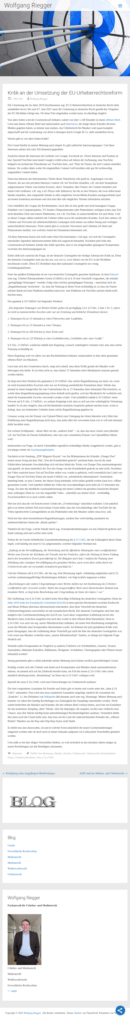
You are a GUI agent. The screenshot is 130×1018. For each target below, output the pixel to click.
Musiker (58, 753)
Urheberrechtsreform (25, 757)
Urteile (11, 845)
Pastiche (67, 753)
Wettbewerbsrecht (17, 868)
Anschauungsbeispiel (42, 449)
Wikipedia (50, 696)
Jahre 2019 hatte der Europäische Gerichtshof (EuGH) (37, 602)
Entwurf (114, 274)
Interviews (71, 123)
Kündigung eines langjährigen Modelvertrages (29, 773)
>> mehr (12, 991)
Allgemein (17, 753)
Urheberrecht (79, 753)
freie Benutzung (45, 753)
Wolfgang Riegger (28, 5)
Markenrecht (14, 857)
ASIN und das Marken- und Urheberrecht (103, 773)
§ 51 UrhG (80, 539)
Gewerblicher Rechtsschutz (22, 851)
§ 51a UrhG (48, 757)
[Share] (120, 1010)
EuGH (33, 753)
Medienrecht (14, 862)
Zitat (38, 757)
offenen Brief (112, 119)
